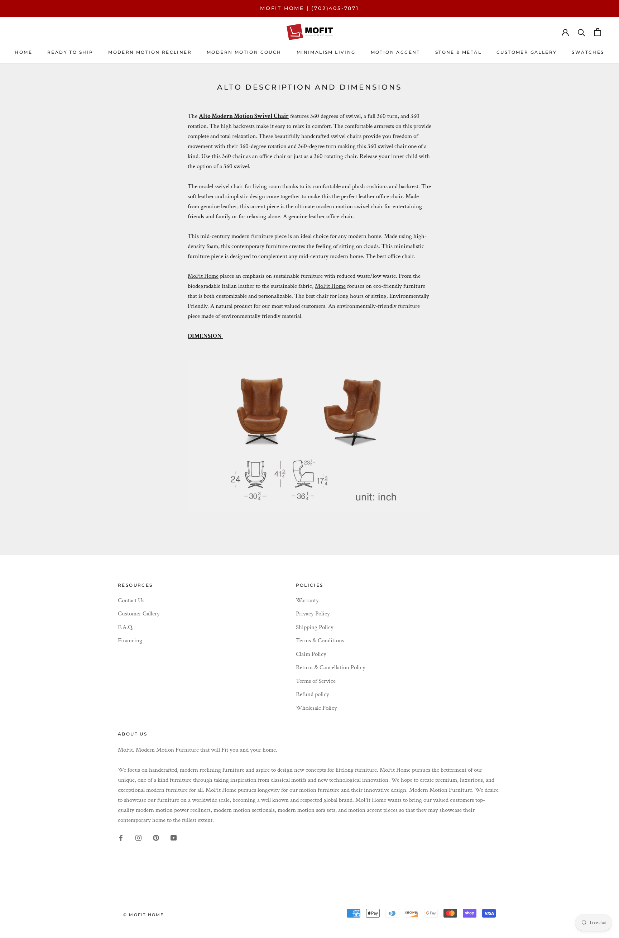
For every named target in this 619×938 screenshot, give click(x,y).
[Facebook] (121, 837)
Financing (130, 640)
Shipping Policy (315, 627)
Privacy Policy (313, 614)
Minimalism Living (326, 52)
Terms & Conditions (320, 640)
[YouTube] (174, 837)
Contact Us (131, 600)
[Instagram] (138, 837)
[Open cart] (597, 32)
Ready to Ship (70, 52)
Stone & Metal (458, 52)
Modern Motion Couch (244, 52)
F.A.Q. (126, 627)
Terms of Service (316, 681)
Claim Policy (311, 654)
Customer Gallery (139, 614)
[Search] (581, 32)
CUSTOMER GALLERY (526, 52)
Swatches (588, 52)
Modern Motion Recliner (150, 52)
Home (23, 52)
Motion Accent (395, 52)
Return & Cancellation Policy (330, 667)
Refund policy (312, 694)
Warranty (307, 600)
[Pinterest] (156, 837)
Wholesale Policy (316, 708)
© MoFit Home (143, 914)
